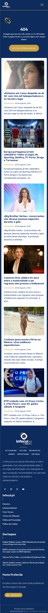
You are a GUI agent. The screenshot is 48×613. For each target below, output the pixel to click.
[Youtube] (23, 489)
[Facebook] (5, 489)
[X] (17, 489)
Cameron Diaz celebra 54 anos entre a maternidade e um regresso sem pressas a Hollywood (24, 280)
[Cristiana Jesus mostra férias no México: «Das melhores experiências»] (24, 321)
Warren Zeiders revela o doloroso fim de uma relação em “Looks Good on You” (23, 564)
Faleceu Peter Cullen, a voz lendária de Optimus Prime (24, 557)
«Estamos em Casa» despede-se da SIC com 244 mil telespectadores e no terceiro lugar (24, 96)
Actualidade (9, 103)
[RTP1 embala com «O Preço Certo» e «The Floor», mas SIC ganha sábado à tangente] (24, 382)
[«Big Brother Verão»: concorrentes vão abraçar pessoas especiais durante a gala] (24, 198)
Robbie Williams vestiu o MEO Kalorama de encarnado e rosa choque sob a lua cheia (24, 543)
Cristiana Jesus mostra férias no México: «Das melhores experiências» (22, 342)
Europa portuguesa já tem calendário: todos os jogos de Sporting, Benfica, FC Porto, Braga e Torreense (24, 156)
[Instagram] (11, 489)
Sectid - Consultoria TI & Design (35, 611)
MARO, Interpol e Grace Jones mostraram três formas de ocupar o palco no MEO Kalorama (24, 550)
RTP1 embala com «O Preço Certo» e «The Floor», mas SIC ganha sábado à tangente (24, 404)
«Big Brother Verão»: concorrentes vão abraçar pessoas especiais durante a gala (24, 219)
